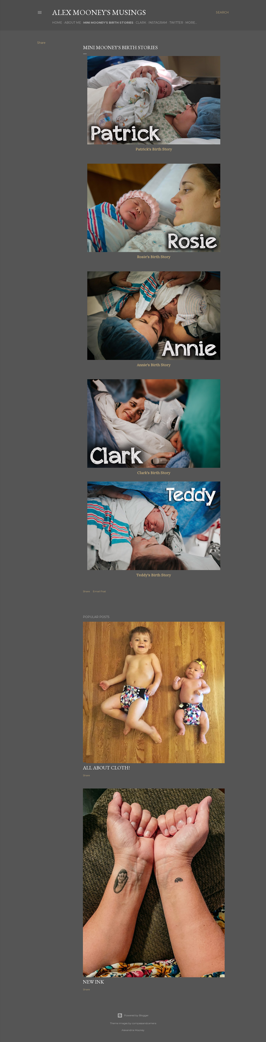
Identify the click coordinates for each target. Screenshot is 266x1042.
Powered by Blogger (136, 1015)
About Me (72, 22)
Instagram (157, 22)
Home (57, 22)
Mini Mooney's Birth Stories (108, 22)
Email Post (99, 591)
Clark (141, 22)
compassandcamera (144, 1023)
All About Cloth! (106, 767)
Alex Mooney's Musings (99, 12)
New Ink (93, 982)
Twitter (176, 22)
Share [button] (41, 43)
